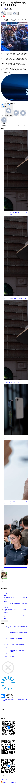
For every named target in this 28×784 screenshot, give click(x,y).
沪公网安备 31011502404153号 (9, 782)
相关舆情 (3, 9)
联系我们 (15, 699)
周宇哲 (5, 8)
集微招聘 (11, 699)
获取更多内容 (4, 621)
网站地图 (19, 699)
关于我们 (23, 699)
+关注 (2, 570)
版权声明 (7, 699)
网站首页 (2, 699)
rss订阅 (4, 700)
